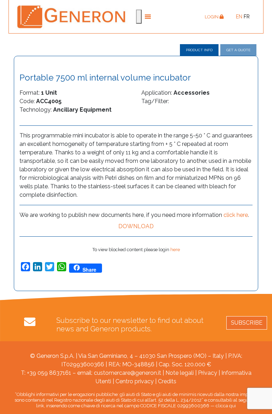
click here (235, 215)
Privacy (207, 372)
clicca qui (226, 405)
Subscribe (246, 322)
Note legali (179, 372)
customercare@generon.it (127, 372)
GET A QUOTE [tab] (238, 50)
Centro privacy (134, 381)
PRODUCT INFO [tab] (199, 50)
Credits (167, 381)
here (175, 249)
